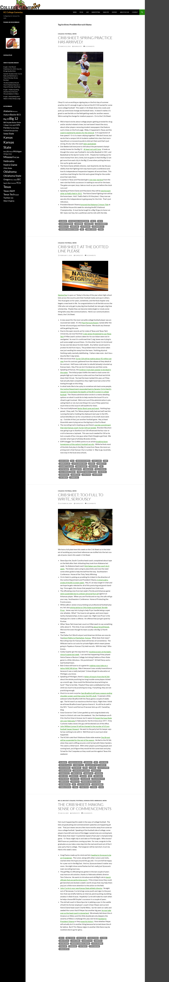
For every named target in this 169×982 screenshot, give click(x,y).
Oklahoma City (98, 226)
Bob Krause (81, 938)
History (114, 12)
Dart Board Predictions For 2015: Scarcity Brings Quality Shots (12, 69)
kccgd (5, 67)
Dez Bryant (76, 767)
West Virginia (8, 201)
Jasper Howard (65, 770)
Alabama (63, 221)
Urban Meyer (64, 949)
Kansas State (64, 773)
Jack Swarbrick (101, 224)
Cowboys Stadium (66, 224)
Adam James (64, 461)
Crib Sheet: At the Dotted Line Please (83, 248)
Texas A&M (9, 190)
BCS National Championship (78, 221)
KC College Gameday (13, 12)
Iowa (16, 131)
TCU (18, 182)
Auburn (6, 114)
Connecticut (78, 765)
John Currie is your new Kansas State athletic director (81, 888)
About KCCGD (124, 12)
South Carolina (83, 784)
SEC (82, 229)
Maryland (74, 226)
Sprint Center (91, 229)
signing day (76, 474)
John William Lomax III (81, 770)
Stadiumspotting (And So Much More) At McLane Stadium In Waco (11, 92)
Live (87, 12)
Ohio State (75, 779)
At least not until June (92, 149)
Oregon (6, 179)
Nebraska (98, 800)
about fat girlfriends (101, 627)
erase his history (86, 921)
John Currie (76, 940)
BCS (72, 461)
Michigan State (7, 154)
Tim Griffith (97, 474)
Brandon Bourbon (83, 461)
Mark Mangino (81, 466)
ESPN (105, 461)
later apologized (89, 144)
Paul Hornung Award (90, 323)
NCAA (16, 157)
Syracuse (63, 946)
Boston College (65, 765)
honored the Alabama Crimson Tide (94, 204)
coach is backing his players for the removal (77, 133)
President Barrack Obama (69, 229)
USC (12, 198)
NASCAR (83, 776)
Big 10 (93, 221)
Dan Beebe (79, 224)
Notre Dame (86, 226)
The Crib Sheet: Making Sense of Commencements (84, 806)
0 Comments (89, 46)
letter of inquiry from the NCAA (97, 676)
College (61, 34)
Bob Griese (103, 762)
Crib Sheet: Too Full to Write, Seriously (80, 496)
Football (68, 34)
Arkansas (88, 762)
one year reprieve (96, 180)
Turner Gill (74, 477)
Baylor (13, 114)
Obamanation (76, 469)
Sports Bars (7, 183)
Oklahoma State (98, 779)
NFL (101, 466)
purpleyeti (78, 46)
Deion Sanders (65, 767)
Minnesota (74, 776)
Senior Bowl (64, 474)
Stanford (13, 183)
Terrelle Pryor (65, 787)
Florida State (14, 128)
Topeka (93, 787)
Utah (101, 787)
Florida (92, 767)
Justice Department (79, 463)
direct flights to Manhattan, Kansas (77, 638)
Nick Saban (98, 776)
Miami (11, 151)
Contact (135, 12)
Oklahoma (85, 779)
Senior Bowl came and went (88, 408)
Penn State (75, 781)
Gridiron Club (64, 463)
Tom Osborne (94, 946)
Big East (66, 800)
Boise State (16, 122)
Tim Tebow (63, 477)
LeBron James (76, 773)
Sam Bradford (65, 784)
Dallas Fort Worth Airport (96, 765)
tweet (17, 195)
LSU (7, 151)
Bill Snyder (70, 938)
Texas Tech (86, 474)
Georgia (12, 131)
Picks (81, 12)
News (75, 12)
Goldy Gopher (103, 767)
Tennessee (72, 946)
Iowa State (8, 133)
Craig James (97, 461)
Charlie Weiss (93, 938)
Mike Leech (63, 776)
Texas (101, 229)
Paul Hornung (101, 469)
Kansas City (64, 226)
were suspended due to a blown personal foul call (79, 594)
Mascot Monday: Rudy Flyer (11, 87)
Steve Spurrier (98, 784)
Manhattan (88, 773)
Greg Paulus (64, 940)
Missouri (8, 157)
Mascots (106, 12)
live (4, 151)
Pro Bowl (102, 472)
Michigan (99, 773)
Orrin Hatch (88, 469)
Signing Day (62, 295)
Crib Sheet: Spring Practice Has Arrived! (85, 39)
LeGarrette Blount (66, 466)
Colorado (12, 125)
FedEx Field (89, 224)
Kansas (91, 463)
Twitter (6, 197)
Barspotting (96, 12)
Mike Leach (93, 466)
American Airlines (75, 762)
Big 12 (100, 221)
